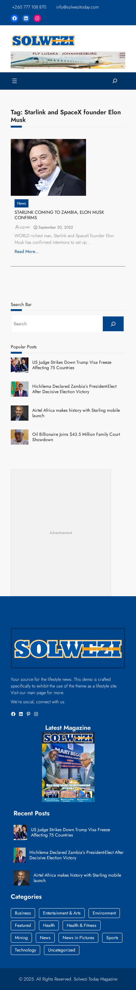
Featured (23, 925)
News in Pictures (78, 937)
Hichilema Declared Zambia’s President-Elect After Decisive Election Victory (74, 389)
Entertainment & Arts (62, 913)
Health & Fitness (81, 925)
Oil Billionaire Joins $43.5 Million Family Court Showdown (76, 437)
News (21, 203)
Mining (21, 937)
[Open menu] (14, 81)
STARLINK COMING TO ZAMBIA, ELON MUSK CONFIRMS (59, 215)
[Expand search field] (114, 81)
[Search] (113, 323)
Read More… (27, 251)
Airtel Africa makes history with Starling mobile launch (76, 413)
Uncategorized (61, 950)
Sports (112, 937)
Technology (25, 950)
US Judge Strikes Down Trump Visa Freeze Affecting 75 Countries (71, 365)
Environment (104, 913)
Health (49, 925)
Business (23, 913)
